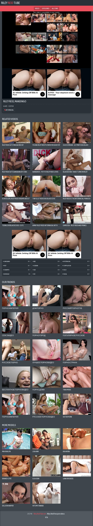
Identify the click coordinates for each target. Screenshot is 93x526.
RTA (46, 517)
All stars (55, 8)
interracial (10, 110)
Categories (45, 8)
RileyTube (10, 3)
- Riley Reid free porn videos (49, 514)
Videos (37, 8)
